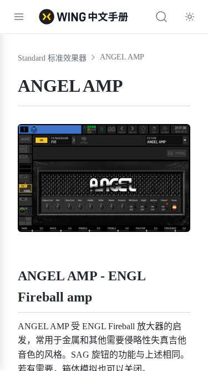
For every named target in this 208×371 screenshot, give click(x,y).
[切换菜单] (19, 17)
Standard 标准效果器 (52, 58)
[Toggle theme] (189, 16)
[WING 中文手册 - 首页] (83, 17)
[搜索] (161, 17)
